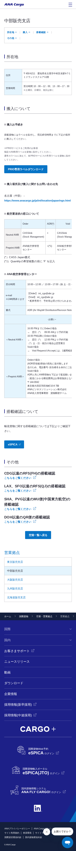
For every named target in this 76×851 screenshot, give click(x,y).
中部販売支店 (15, 570)
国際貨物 (23, 616)
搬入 (25, 32)
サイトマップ (41, 833)
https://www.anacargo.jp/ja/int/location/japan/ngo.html (37, 200)
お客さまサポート (17, 651)
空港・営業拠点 (44, 616)
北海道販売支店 (16, 597)
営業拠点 (12, 552)
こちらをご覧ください (17, 477)
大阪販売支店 (15, 579)
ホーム (7, 616)
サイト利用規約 (11, 833)
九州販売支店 (15, 588)
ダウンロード (13, 683)
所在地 (10, 32)
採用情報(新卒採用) (18, 704)
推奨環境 (27, 833)
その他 (10, 38)
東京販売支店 (15, 561)
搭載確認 (41, 32)
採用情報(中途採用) (18, 715)
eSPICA (12, 444)
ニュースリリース (17, 661)
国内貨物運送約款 (33, 837)
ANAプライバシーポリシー (17, 828)
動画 (7, 672)
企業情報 (10, 694)
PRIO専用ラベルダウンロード (26, 169)
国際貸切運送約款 (12, 837)
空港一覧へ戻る (38, 535)
